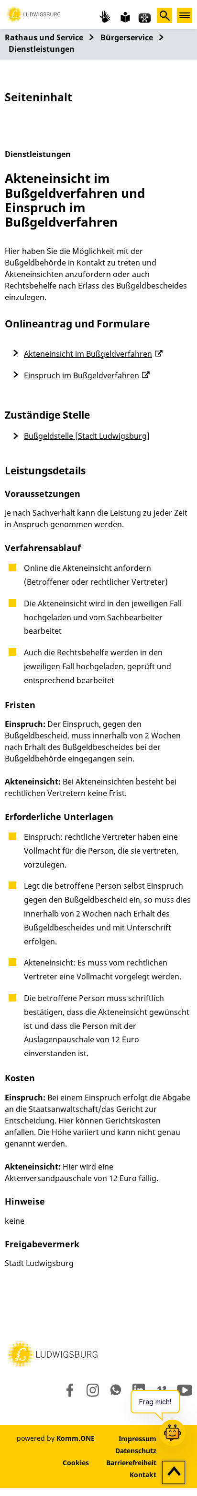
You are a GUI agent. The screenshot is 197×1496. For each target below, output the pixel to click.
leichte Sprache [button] (124, 16)
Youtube (184, 1390)
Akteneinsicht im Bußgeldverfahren (88, 354)
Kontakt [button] (143, 1474)
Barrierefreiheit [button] (131, 1462)
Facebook (67, 1390)
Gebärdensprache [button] (105, 16)
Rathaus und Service (44, 37)
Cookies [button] (76, 1462)
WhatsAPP (115, 1390)
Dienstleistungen (42, 49)
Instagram (92, 1390)
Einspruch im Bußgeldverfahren (81, 375)
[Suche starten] (164, 15)
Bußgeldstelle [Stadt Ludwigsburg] (87, 436)
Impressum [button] (137, 1438)
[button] (33, 13)
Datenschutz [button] (135, 1450)
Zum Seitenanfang (174, 1473)
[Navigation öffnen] (184, 15)
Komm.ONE (75, 1438)
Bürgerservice (126, 37)
